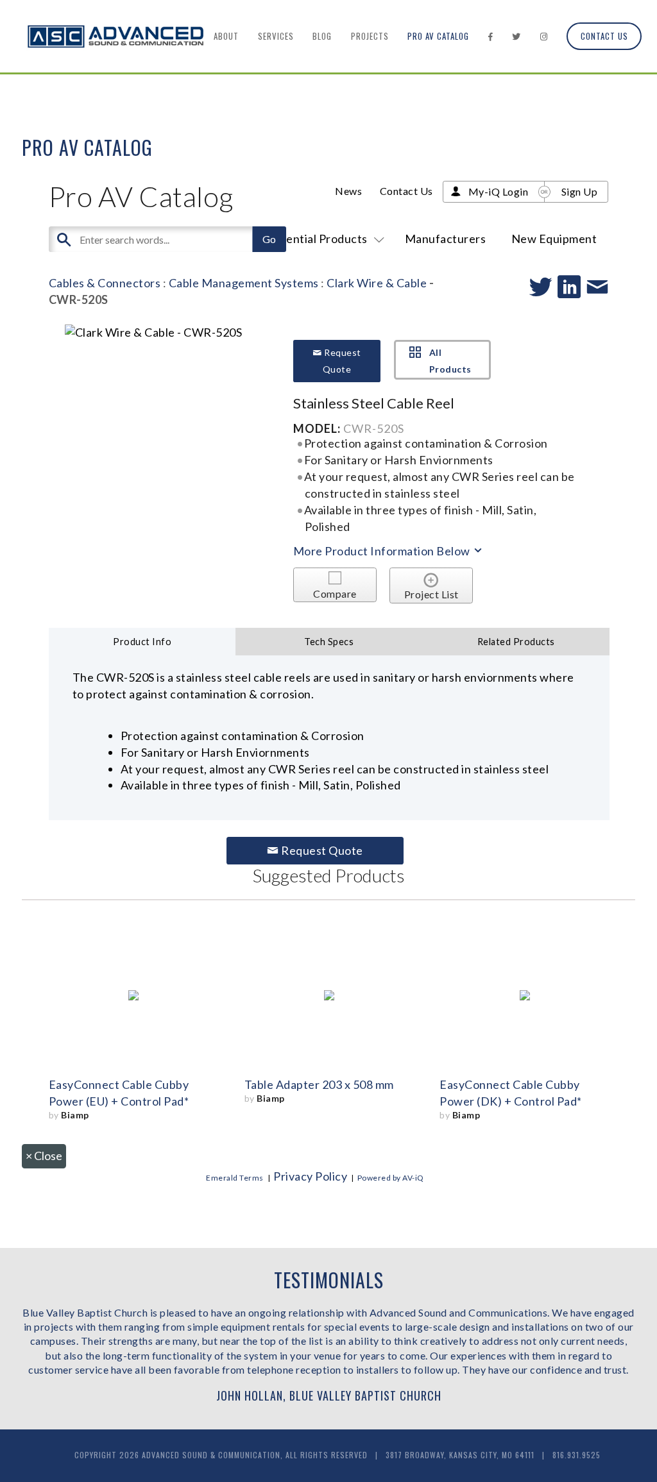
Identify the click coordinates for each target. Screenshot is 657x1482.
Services (276, 35)
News (348, 191)
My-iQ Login (498, 191)
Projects (370, 35)
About (226, 35)
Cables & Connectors (105, 283)
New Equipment (554, 239)
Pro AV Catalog (438, 35)
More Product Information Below (383, 551)
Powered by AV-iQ (390, 1178)
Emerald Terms (235, 1178)
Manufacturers (445, 239)
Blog (322, 35)
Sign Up (579, 191)
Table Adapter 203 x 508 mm (319, 1084)
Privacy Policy (310, 1176)
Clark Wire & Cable (377, 283)
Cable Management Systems (244, 283)
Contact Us (604, 35)
